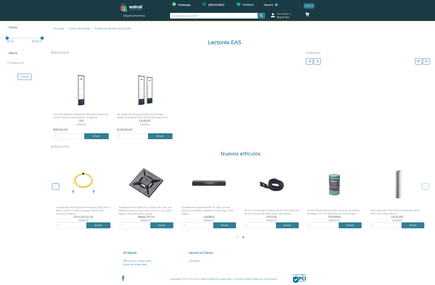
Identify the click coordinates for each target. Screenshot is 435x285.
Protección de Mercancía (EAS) (113, 28)
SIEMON (83, 220)
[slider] (7, 38)
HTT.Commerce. (191, 279)
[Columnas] (418, 61)
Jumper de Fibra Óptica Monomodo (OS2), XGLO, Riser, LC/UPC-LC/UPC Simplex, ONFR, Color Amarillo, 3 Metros (83, 210)
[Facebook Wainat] (276, 5)
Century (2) (17, 62)
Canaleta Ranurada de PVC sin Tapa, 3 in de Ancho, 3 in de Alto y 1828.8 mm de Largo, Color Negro (207, 210)
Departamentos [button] (134, 15)
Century (81, 124)
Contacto (194, 260)
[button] (307, 15)
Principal (59, 28)
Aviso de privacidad (134, 264)
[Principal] (131, 5)
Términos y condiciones (137, 260)
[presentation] (55, 186)
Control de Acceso (79, 28)
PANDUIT (146, 220)
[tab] (152, 253)
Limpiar (24, 76)
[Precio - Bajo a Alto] (317, 61)
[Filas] (426, 61)
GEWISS (397, 220)
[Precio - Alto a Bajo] (309, 61)
